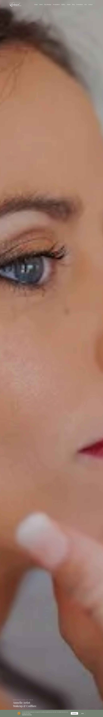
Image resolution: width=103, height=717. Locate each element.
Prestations (79, 4)
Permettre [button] (74, 713)
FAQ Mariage (47, 4)
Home (36, 4)
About (41, 4)
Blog (73, 4)
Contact (90, 4)
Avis (85, 4)
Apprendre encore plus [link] (27, 714)
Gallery (63, 4)
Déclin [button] (82, 713)
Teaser (69, 4)
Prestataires (56, 4)
